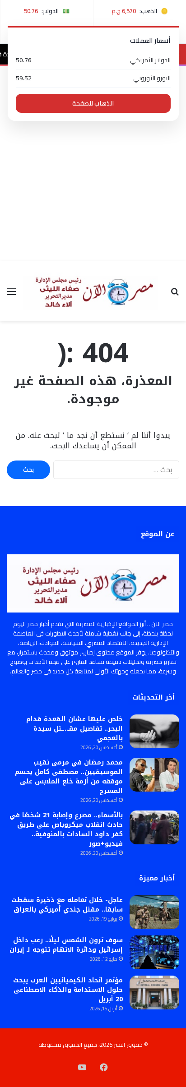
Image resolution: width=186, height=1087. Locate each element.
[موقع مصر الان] (93, 290)
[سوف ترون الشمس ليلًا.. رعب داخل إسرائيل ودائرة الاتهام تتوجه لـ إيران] (154, 952)
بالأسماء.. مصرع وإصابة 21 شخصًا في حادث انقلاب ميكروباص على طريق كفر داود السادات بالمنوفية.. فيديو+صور (66, 829)
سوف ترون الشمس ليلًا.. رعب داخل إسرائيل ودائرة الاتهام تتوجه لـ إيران (66, 945)
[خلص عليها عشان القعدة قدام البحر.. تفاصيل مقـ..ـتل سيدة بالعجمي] (154, 731)
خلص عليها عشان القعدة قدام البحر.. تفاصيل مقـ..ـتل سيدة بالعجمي (74, 728)
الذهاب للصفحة (93, 103)
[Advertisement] (93, 163)
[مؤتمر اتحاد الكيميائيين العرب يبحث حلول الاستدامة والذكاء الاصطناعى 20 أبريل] (154, 992)
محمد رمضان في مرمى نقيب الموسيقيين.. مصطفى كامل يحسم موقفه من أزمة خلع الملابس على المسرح (69, 776)
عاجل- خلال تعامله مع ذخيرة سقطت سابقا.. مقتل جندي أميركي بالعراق (67, 905)
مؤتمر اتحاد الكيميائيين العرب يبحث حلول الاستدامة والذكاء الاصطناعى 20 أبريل (68, 989)
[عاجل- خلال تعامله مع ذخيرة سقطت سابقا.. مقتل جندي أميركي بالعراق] (154, 912)
